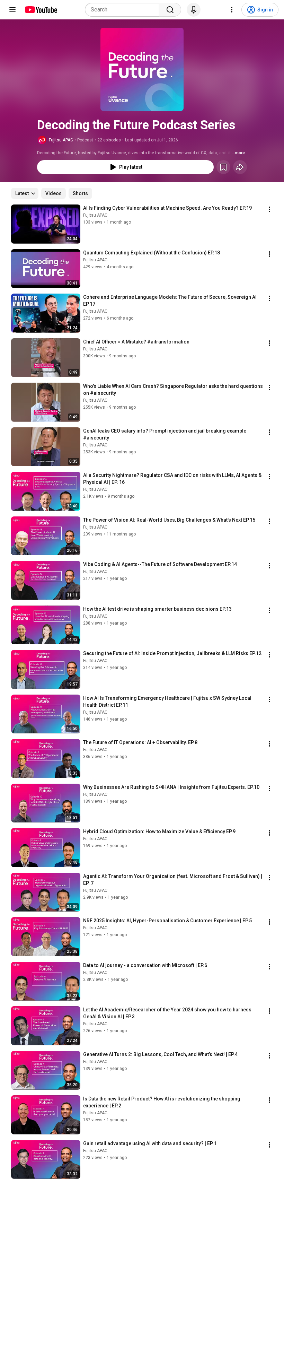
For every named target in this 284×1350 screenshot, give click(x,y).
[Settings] (232, 10)
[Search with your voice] (194, 10)
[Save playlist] (223, 167)
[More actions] (269, 209)
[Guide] (12, 10)
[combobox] (124, 10)
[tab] (53, 193)
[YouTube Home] (40, 9)
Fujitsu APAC (61, 140)
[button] (142, 69)
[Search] (170, 10)
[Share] (240, 167)
